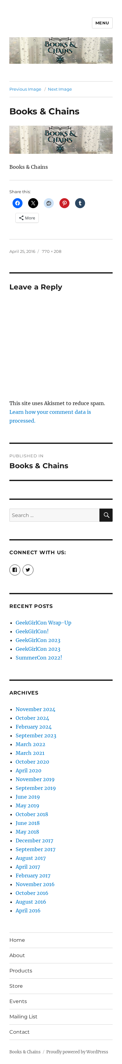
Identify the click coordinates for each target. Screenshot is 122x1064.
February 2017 (33, 875)
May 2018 (27, 832)
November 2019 (35, 779)
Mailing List (23, 1017)
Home (17, 940)
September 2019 (36, 788)
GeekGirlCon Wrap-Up (43, 623)
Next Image (60, 89)
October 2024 (32, 718)
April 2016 (28, 910)
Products (20, 971)
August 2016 (31, 902)
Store (16, 986)
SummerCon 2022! (39, 658)
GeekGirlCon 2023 (38, 640)
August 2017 (31, 858)
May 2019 (27, 805)
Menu (102, 22)
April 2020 (28, 770)
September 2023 (36, 735)
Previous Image (25, 89)
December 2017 (34, 840)
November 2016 (35, 884)
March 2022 (30, 744)
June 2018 (28, 823)
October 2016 (32, 893)
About (17, 955)
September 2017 (35, 849)
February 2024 (34, 727)
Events (18, 1001)
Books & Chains (25, 1052)
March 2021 (30, 753)
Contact (19, 1032)
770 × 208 (51, 251)
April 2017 (28, 867)
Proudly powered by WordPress (77, 1052)
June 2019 (28, 797)
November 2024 (35, 709)
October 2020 (32, 762)
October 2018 (32, 814)
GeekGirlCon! (32, 631)
